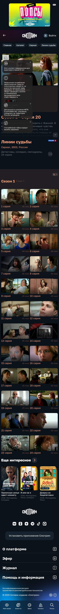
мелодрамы (35, 151)
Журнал (9, 568)
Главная (7, 45)
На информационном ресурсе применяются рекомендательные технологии (22, 589)
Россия (23, 147)
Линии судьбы (49, 45)
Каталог (20, 45)
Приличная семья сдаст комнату (10, 493)
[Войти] (45, 35)
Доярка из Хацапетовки (47, 493)
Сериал (32, 45)
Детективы (7, 151)
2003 (14, 147)
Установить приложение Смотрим (29, 535)
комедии (21, 151)
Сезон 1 (20, 181)
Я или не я (26, 492)
